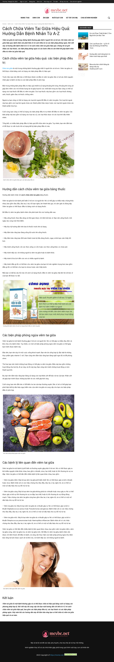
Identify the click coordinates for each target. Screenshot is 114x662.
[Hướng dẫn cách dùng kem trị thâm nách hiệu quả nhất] (83, 56)
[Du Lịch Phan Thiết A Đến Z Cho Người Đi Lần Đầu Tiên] (83, 35)
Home (4, 24)
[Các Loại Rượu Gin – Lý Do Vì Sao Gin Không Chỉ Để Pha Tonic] (83, 46)
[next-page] (83, 74)
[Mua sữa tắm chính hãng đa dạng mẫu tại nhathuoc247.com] (83, 66)
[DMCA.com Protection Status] (71, 655)
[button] (109, 17)
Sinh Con (10, 24)
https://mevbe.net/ (57, 655)
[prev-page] (79, 74)
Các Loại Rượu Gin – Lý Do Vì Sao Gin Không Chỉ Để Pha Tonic (99, 46)
